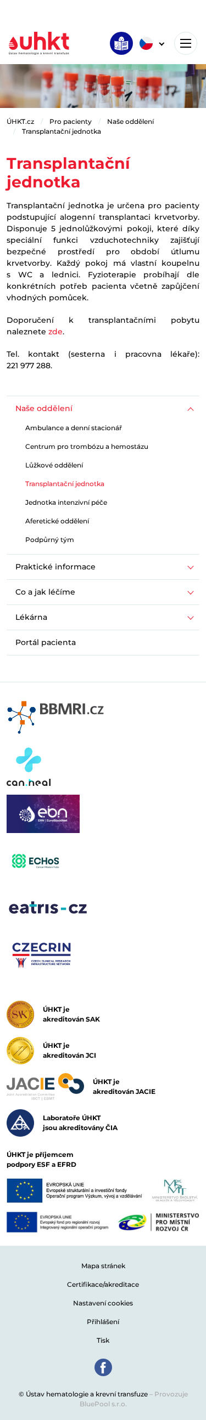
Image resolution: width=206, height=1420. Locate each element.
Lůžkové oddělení (54, 465)
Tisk (103, 1340)
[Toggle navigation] (185, 43)
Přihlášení (103, 1322)
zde (55, 332)
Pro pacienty (70, 121)
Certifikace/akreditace (103, 1284)
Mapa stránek (103, 1266)
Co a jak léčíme (45, 592)
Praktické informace (55, 567)
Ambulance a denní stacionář (73, 428)
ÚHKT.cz (20, 121)
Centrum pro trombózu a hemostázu (86, 446)
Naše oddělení (130, 121)
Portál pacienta (45, 642)
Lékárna (31, 617)
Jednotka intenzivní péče (66, 502)
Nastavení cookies (103, 1303)
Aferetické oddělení (57, 521)
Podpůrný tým (49, 539)
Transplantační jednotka (61, 131)
